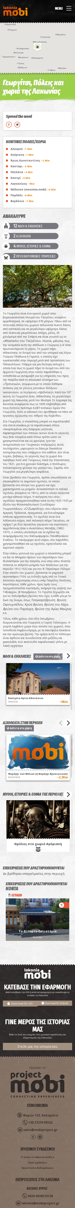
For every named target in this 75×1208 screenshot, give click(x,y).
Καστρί (20, 178)
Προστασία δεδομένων (37, 1168)
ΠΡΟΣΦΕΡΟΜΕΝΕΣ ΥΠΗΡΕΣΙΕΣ (34, 256)
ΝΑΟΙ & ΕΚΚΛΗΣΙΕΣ (27, 226)
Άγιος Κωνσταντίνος (30, 160)
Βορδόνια (22, 201)
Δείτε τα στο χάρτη (49, 656)
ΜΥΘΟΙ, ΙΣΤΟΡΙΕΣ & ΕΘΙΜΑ (32, 246)
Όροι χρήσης (36, 1162)
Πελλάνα (22, 172)
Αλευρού (21, 149)
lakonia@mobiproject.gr (40, 1203)
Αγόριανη (22, 154)
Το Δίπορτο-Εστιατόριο (38, 931)
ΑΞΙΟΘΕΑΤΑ (22, 236)
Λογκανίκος (23, 183)
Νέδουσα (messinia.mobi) (33, 189)
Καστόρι (21, 166)
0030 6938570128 (40, 1196)
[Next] (68, 656)
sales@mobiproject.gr (40, 1130)
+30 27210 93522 (40, 1122)
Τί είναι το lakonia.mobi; (36, 1157)
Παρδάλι (21, 195)
